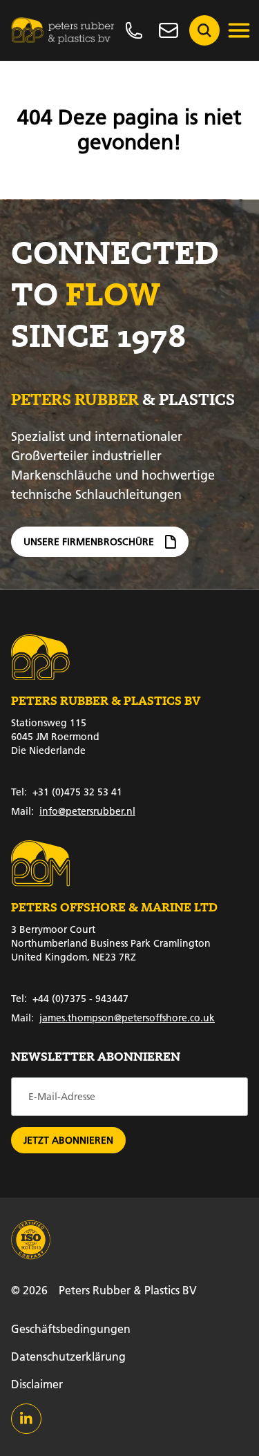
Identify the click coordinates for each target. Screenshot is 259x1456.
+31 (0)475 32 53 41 (66, 792)
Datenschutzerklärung (68, 1356)
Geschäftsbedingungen (71, 1328)
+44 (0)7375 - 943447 (69, 998)
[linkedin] (26, 1418)
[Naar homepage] (63, 30)
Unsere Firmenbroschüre (88, 542)
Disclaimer (37, 1384)
